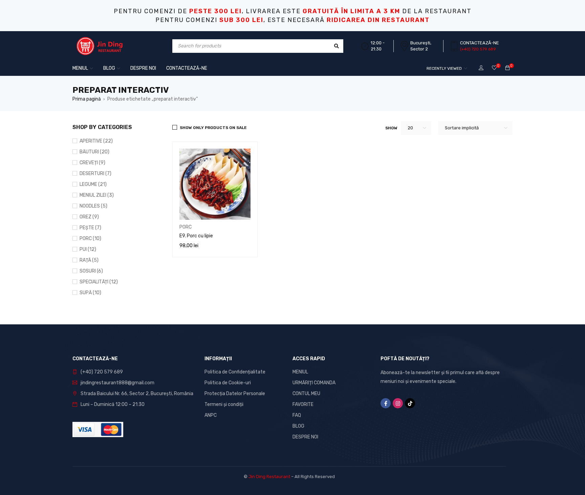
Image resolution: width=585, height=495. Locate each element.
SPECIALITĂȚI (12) (99, 282)
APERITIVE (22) (96, 141)
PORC (185, 227)
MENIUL (300, 372)
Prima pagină (86, 99)
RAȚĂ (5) (89, 260)
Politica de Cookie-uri (227, 383)
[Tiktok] (410, 403)
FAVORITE (302, 404)
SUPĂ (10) (90, 293)
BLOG (298, 426)
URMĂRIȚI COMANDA (313, 383)
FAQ (296, 415)
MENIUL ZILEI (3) (97, 195)
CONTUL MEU (306, 393)
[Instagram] (398, 403)
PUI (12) (88, 249)
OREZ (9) (89, 217)
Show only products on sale (213, 127)
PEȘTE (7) (90, 228)
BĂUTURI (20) (94, 152)
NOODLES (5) (93, 206)
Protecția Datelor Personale (234, 393)
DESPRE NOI (305, 437)
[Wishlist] (494, 68)
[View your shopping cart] (507, 68)
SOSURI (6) (91, 271)
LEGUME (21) (93, 184)
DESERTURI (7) (95, 173)
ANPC (210, 415)
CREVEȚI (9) (92, 163)
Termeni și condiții (223, 404)
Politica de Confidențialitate (234, 372)
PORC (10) (90, 238)
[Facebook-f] (386, 403)
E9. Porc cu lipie (196, 236)
